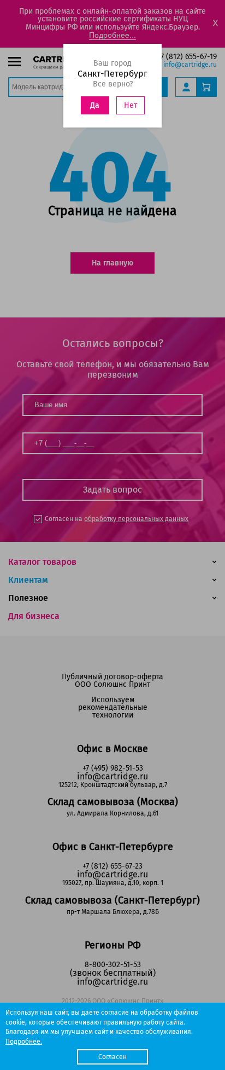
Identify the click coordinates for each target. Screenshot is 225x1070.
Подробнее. (23, 1041)
